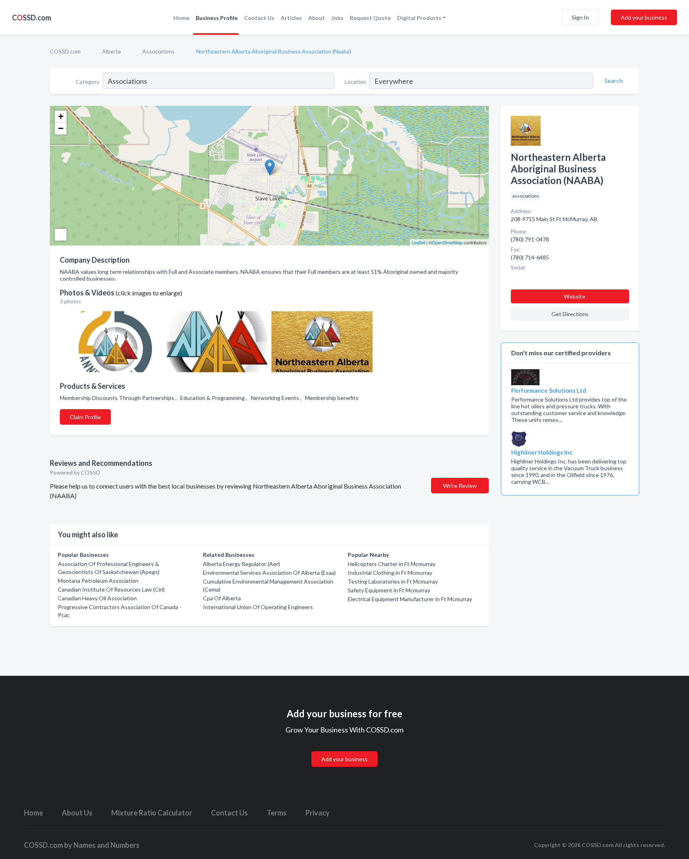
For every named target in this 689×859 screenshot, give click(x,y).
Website (574, 296)
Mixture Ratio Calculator (151, 812)
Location (355, 81)
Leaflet (418, 242)
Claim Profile (85, 417)
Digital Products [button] (419, 17)
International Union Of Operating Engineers (258, 607)
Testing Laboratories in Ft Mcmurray (393, 581)
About (316, 17)
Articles (291, 17)
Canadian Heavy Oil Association (97, 598)
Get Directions (570, 314)
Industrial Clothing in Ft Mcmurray (390, 572)
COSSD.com (65, 51)
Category (87, 81)
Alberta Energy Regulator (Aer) (241, 563)
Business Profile (217, 17)
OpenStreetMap (447, 242)
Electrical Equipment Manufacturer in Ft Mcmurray (410, 599)
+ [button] (60, 116)
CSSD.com (31, 17)
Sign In (580, 17)
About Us (77, 812)
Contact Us (259, 17)
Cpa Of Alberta (222, 598)
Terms (277, 812)
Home (181, 17)
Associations (158, 51)
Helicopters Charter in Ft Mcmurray (391, 563)
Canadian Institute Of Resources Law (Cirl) (111, 589)
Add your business (644, 17)
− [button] (60, 128)
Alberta (111, 51)
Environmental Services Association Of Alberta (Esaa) (269, 572)
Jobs (337, 17)
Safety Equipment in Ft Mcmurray (389, 590)
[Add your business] (344, 749)
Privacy (317, 812)
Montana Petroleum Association (98, 580)
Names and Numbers (106, 845)
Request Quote (370, 17)
